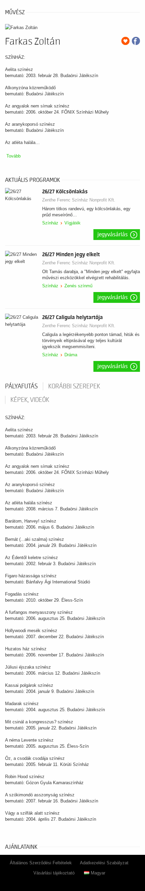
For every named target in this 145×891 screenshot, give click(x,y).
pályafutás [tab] (21, 386)
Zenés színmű (78, 285)
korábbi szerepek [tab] (74, 386)
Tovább (13, 156)
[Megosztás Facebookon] (136, 41)
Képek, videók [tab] (29, 400)
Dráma (70, 354)
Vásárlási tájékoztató (54, 872)
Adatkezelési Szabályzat (104, 862)
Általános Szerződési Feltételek (41, 862)
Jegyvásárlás (112, 235)
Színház (50, 222)
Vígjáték (72, 222)
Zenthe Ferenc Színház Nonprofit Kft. (78, 199)
